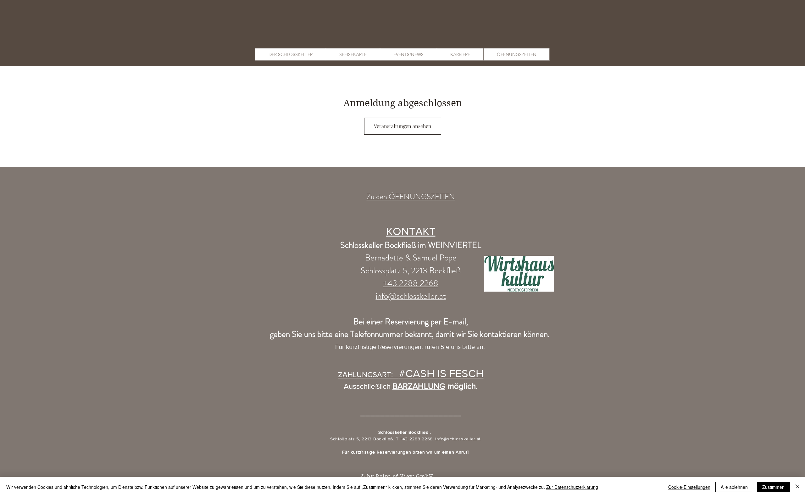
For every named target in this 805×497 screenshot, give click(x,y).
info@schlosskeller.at (457, 438)
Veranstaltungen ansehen (402, 126)
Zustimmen (773, 487)
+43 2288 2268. (418, 438)
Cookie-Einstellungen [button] (689, 487)
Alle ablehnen (734, 487)
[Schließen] (797, 487)
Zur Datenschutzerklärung (572, 487)
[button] (290, 54)
